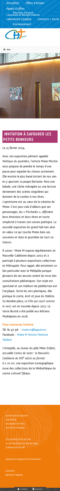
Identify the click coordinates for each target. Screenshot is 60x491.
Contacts (10, 470)
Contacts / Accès (48, 19)
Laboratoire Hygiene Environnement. (24, 459)
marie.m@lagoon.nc (34, 330)
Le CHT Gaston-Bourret (17, 415)
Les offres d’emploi (15, 427)
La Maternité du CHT (16, 447)
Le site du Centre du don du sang (22, 443)
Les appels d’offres (15, 423)
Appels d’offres (15, 8)
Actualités (12, 3)
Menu (8, 49)
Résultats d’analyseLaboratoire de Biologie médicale (23, 13)
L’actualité (11, 419)
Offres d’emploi (35, 3)
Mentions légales (14, 474)
